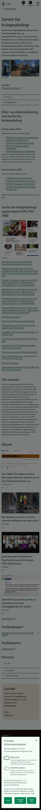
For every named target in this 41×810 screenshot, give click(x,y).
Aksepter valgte (20, 800)
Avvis (8, 800)
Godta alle (31, 800)
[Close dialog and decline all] (36, 739)
